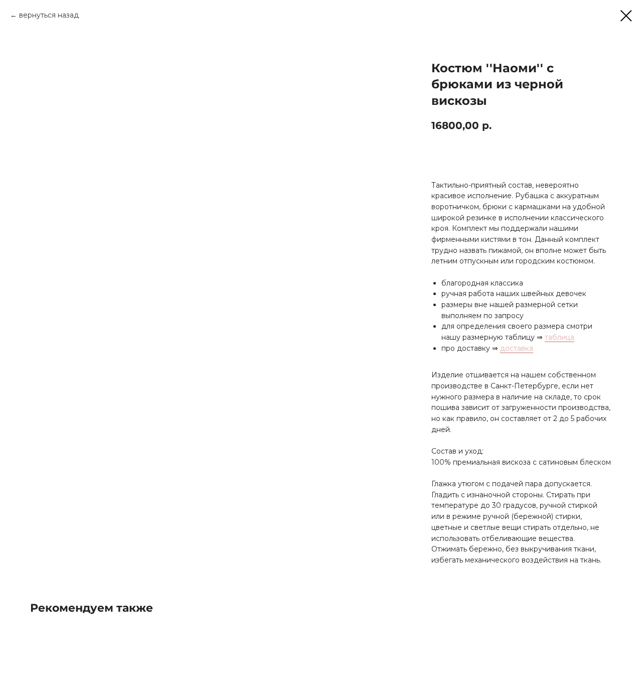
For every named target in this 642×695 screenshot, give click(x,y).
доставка (516, 348)
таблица (559, 337)
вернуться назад (49, 15)
